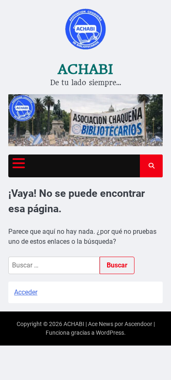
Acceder (25, 292)
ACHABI (85, 69)
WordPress (110, 332)
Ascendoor (138, 324)
